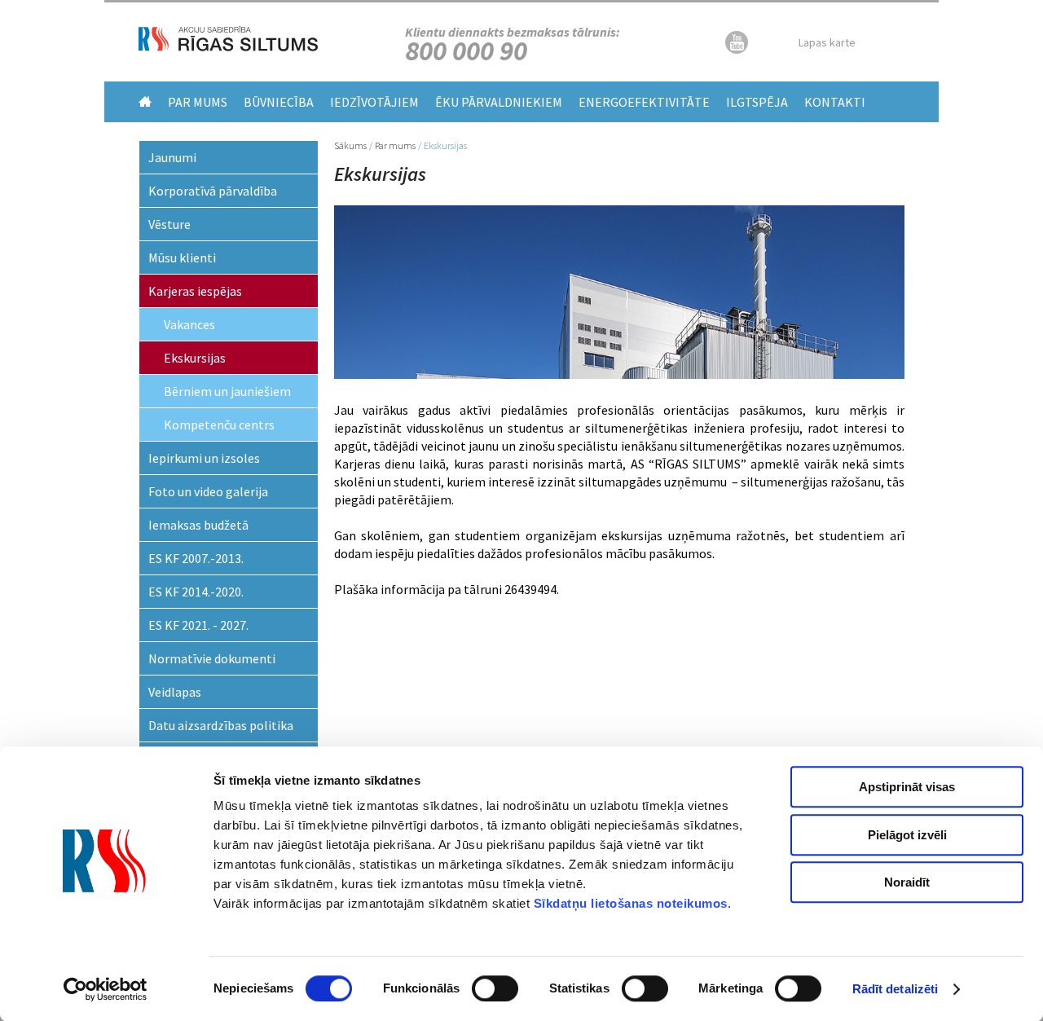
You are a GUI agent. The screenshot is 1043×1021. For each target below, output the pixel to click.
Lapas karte (827, 42)
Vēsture (169, 224)
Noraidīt (907, 882)
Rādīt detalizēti (895, 989)
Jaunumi (172, 157)
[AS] (228, 46)
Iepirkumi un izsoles (204, 458)
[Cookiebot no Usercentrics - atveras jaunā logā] (105, 989)
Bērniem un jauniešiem (227, 391)
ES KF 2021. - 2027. (198, 625)
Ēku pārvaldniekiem (498, 102)
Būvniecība (279, 102)
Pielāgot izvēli (907, 835)
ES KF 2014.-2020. (196, 591)
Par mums (197, 102)
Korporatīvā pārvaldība (212, 191)
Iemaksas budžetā (198, 525)
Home (145, 101)
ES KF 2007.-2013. (196, 558)
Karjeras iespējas (195, 291)
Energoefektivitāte (644, 102)
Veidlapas (174, 692)
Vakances (189, 324)
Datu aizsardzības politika (220, 725)
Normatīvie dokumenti (211, 658)
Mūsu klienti (182, 257)
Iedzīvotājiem (374, 102)
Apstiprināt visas (907, 787)
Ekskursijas (195, 358)
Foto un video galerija (208, 491)
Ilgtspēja (757, 102)
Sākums (350, 145)
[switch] (495, 988)
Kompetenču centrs (219, 424)
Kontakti (834, 102)
